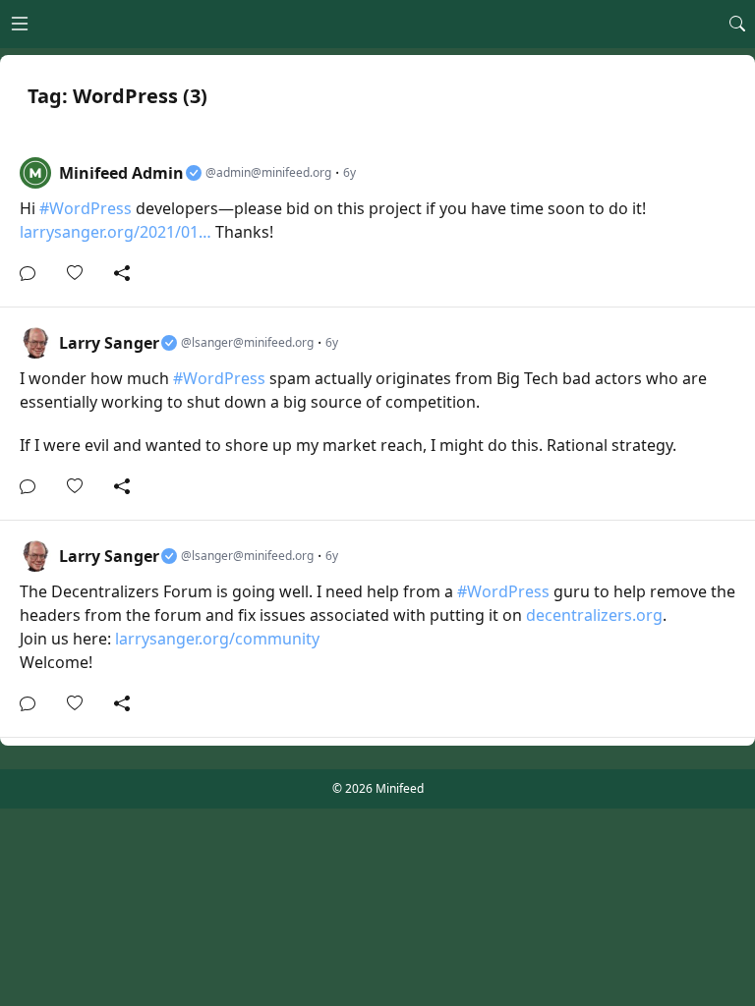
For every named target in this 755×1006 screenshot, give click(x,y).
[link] (377, 222)
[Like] (80, 273)
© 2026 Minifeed (378, 788)
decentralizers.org (594, 615)
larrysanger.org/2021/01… (115, 232)
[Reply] (33, 273)
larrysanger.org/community (217, 638)
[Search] (737, 23)
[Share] (122, 273)
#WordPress (85, 208)
